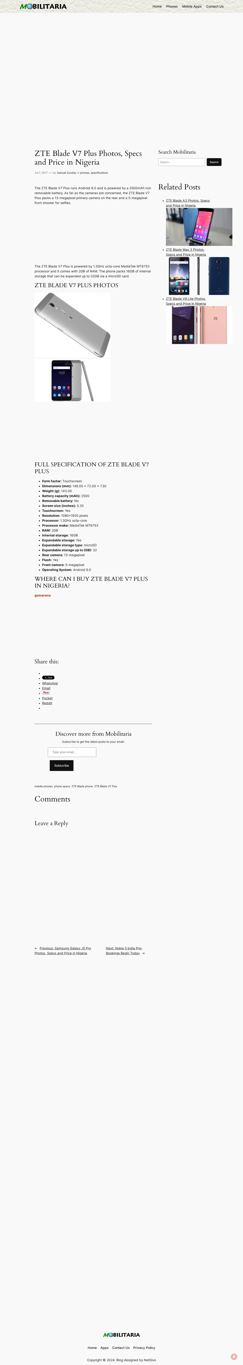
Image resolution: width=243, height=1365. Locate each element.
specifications (99, 172)
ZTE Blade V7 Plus (105, 786)
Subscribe (61, 765)
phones (84, 172)
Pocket (47, 698)
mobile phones (44, 786)
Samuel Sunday (66, 172)
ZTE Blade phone (82, 786)
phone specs (62, 786)
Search (214, 162)
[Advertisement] (93, 233)
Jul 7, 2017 (41, 172)
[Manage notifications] (234, 1357)
